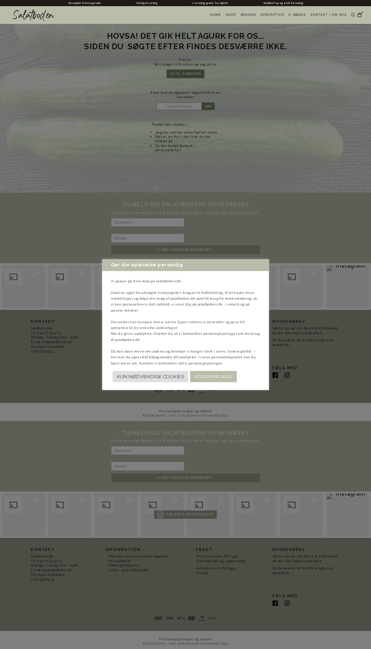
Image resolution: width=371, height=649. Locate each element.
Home (215, 15)
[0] (358, 15)
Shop (231, 15)
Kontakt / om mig (328, 15)
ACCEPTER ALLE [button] (214, 376)
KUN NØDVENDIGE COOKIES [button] (150, 376)
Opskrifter (272, 15)
